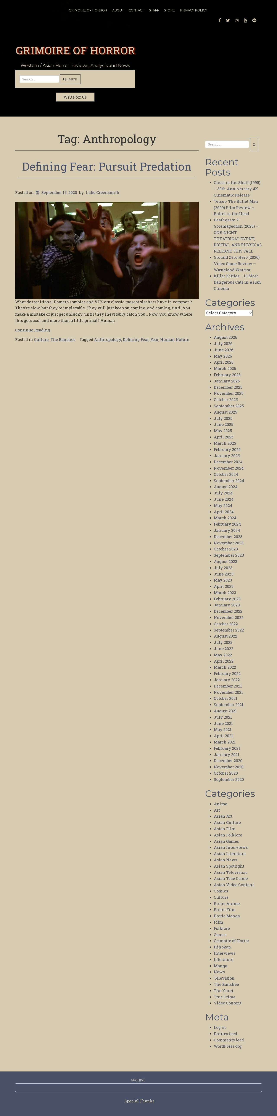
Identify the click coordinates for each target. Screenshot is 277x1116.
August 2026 (225, 337)
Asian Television (230, 872)
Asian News (225, 859)
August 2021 (225, 710)
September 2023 (229, 555)
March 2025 (225, 443)
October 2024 (226, 474)
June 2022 (223, 648)
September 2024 (229, 480)
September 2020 (229, 779)
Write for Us (75, 97)
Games (220, 934)
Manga (220, 965)
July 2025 (223, 418)
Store (169, 10)
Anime (220, 803)
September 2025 (229, 405)
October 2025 (226, 399)
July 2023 (223, 567)
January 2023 (227, 605)
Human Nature (174, 339)
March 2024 (225, 517)
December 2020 (228, 760)
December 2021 (228, 686)
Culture (41, 339)
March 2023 (225, 592)
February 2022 (227, 673)
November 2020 (228, 766)
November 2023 (228, 542)
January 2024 (227, 530)
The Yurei (223, 990)
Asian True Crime (231, 878)
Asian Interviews (231, 847)
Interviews (224, 953)
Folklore (222, 928)
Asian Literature (230, 853)
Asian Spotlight (229, 866)
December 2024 (228, 461)
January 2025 (227, 455)
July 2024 (223, 493)
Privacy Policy (193, 10)
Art (217, 810)
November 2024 (229, 468)
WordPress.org (228, 1046)
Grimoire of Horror (75, 50)
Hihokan (222, 947)
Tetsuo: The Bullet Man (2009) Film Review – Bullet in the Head (236, 207)
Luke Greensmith (102, 192)
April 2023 (224, 586)
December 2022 (228, 611)
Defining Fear (136, 339)
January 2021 (226, 754)
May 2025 (223, 430)
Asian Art (223, 816)
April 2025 (224, 437)
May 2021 (223, 729)
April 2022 (224, 661)
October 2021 (225, 698)
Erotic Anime (227, 903)
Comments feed (229, 1039)
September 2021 (228, 704)
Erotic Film (225, 909)
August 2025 (225, 412)
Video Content (228, 1003)
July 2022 (223, 642)
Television (224, 978)
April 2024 (224, 511)
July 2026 (223, 343)
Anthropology (107, 339)
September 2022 (229, 630)
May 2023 (223, 580)
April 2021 (223, 735)
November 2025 (228, 393)
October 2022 (226, 623)
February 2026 (227, 374)
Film (218, 922)
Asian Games (226, 841)
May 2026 (223, 356)
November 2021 (228, 692)
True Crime (224, 996)
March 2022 (225, 667)
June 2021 (223, 723)
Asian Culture (227, 822)
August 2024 (225, 486)
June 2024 (224, 499)
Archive (138, 1080)
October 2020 (226, 773)
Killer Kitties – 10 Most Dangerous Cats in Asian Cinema (237, 282)
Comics (221, 891)
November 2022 (228, 617)
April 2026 (224, 362)
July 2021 (223, 717)
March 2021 (225, 742)
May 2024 (223, 505)
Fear (154, 339)
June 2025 (223, 424)
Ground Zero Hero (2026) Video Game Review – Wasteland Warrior (237, 263)
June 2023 (223, 574)
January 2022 (227, 679)
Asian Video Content (234, 884)
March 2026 (225, 368)
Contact (136, 10)
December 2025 (228, 387)
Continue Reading (32, 330)
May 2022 (223, 654)
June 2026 (223, 349)
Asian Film (224, 828)
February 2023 (227, 598)
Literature (223, 959)
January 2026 (227, 381)
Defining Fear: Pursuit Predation (107, 166)
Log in (220, 1027)
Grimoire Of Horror (88, 10)
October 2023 (226, 549)
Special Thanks (139, 1100)
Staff (154, 10)
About (118, 10)
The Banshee (63, 339)
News (219, 971)
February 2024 (227, 524)
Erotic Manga (227, 915)
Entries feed (225, 1033)
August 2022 (225, 636)
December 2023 (228, 536)
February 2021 (227, 748)
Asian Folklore (228, 835)
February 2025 (227, 449)
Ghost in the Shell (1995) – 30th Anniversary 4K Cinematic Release (237, 189)
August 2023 (225, 561)
